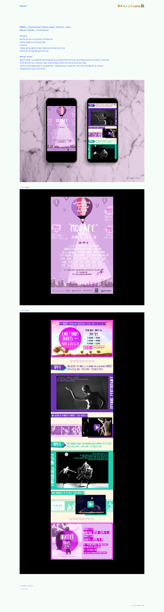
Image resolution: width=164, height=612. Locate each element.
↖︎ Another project (26, 586)
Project (23, 6)
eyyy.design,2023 (139, 605)
